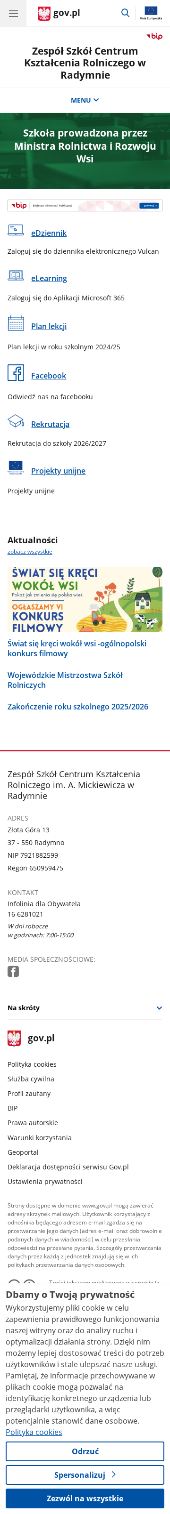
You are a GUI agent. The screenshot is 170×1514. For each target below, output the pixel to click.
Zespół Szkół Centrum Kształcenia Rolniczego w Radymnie (85, 62)
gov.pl (41, 1039)
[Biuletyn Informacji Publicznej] (85, 205)
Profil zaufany (29, 1093)
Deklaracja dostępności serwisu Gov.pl (68, 1166)
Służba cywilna (31, 1078)
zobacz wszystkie (30, 552)
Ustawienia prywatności (45, 1181)
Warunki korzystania (40, 1137)
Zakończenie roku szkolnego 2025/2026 (78, 707)
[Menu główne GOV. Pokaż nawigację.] (13, 13)
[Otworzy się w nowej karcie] (14, 972)
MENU (81, 100)
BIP (12, 1107)
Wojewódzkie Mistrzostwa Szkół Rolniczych (65, 680)
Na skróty (24, 1007)
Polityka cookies (32, 1064)
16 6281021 (25, 914)
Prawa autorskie (33, 1122)
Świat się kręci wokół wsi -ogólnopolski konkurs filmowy (77, 649)
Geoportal (23, 1152)
